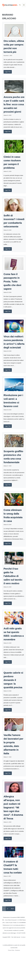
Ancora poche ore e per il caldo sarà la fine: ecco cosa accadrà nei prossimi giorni (14, 104)
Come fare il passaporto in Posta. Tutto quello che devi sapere (12, 281)
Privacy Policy (11, 950)
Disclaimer (17, 950)
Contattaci (23, 937)
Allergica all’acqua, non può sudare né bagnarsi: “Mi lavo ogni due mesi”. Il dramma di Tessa (13, 807)
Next (12, 908)
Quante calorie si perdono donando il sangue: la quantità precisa (13, 680)
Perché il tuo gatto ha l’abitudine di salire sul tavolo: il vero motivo (13, 576)
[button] (20, 5)
